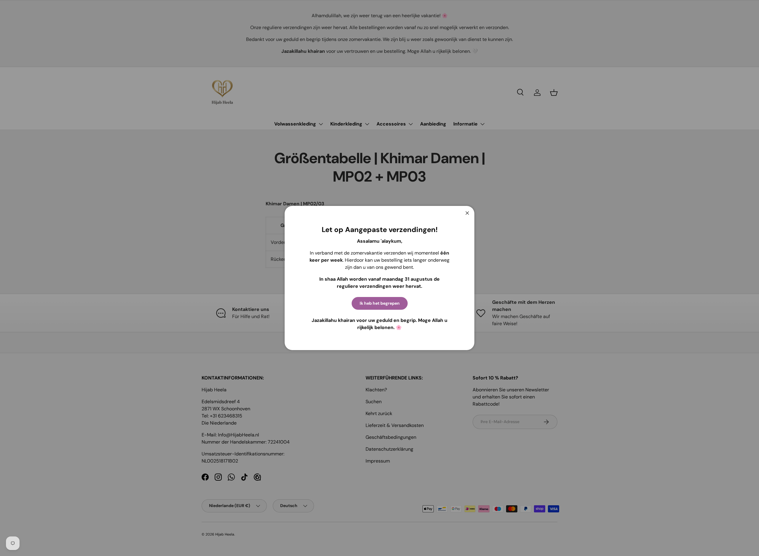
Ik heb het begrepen (380, 303)
